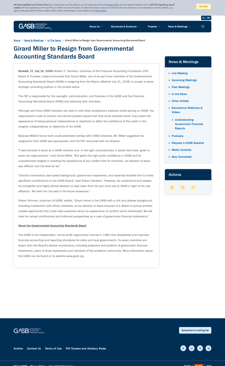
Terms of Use (53, 348)
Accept (203, 6)
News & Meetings (33, 40)
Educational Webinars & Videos (187, 110)
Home (17, 40)
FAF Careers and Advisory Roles (86, 348)
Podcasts (177, 136)
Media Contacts (181, 150)
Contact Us (34, 348)
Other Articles (180, 101)
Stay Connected (182, 157)
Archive (18, 348)
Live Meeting (179, 73)
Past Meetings (181, 87)
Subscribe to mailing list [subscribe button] (195, 330)
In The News (54, 40)
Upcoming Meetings (184, 80)
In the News (179, 94)
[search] (202, 26)
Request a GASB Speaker (188, 143)
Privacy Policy (113, 4)
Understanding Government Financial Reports (189, 124)
